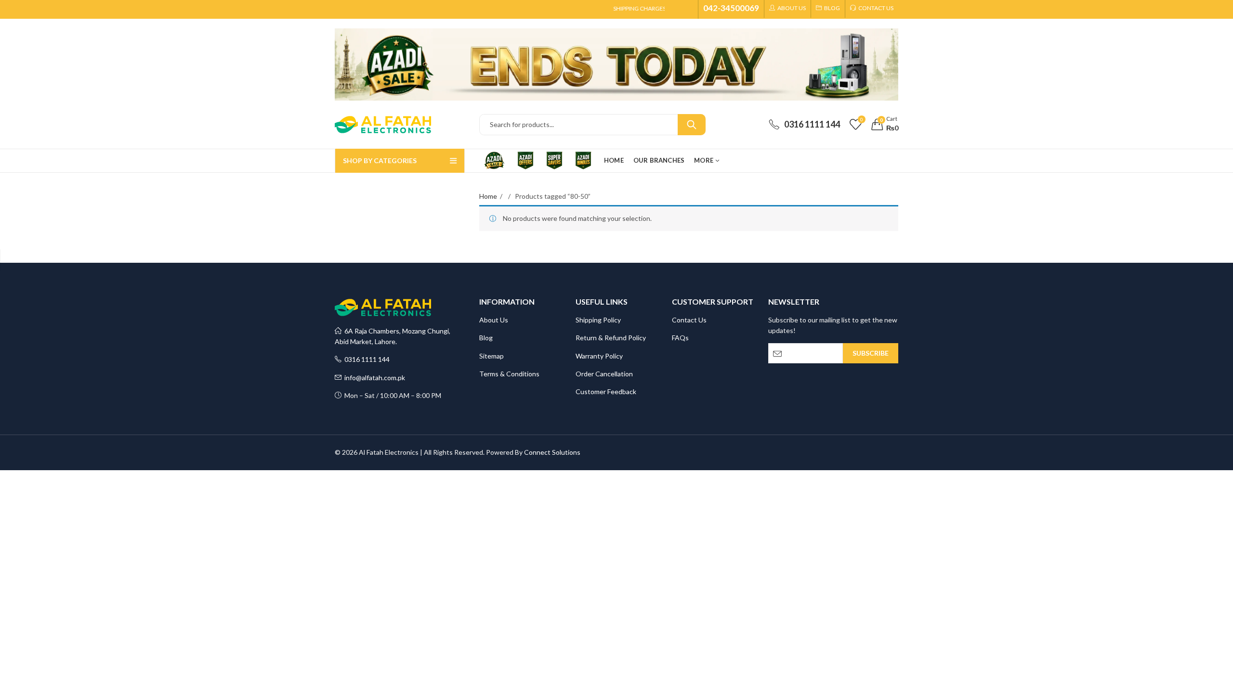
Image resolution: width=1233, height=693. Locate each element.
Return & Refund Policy (611, 338)
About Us (493, 320)
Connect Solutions (552, 452)
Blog (486, 338)
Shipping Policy (598, 320)
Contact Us (689, 320)
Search (692, 124)
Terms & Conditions (509, 374)
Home (488, 196)
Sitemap (491, 356)
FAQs (680, 338)
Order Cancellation (604, 374)
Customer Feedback (606, 391)
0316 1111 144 (365, 359)
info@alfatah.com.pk (373, 377)
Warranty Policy (599, 356)
